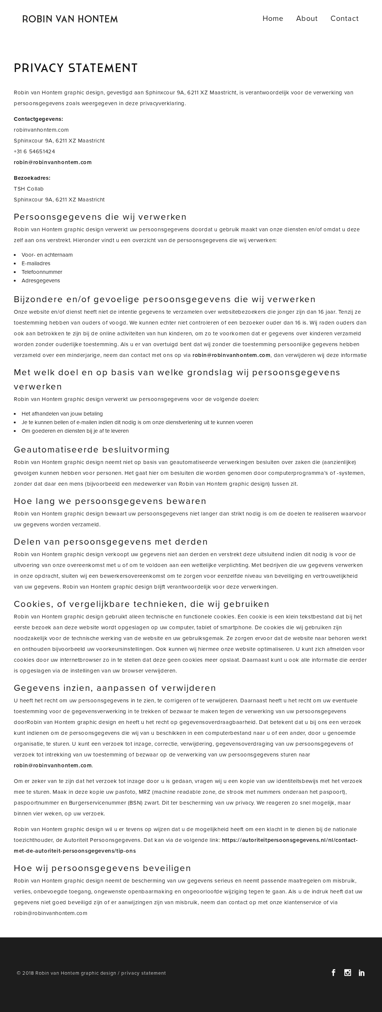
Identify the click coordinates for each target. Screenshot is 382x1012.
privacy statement (143, 973)
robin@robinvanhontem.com (53, 162)
